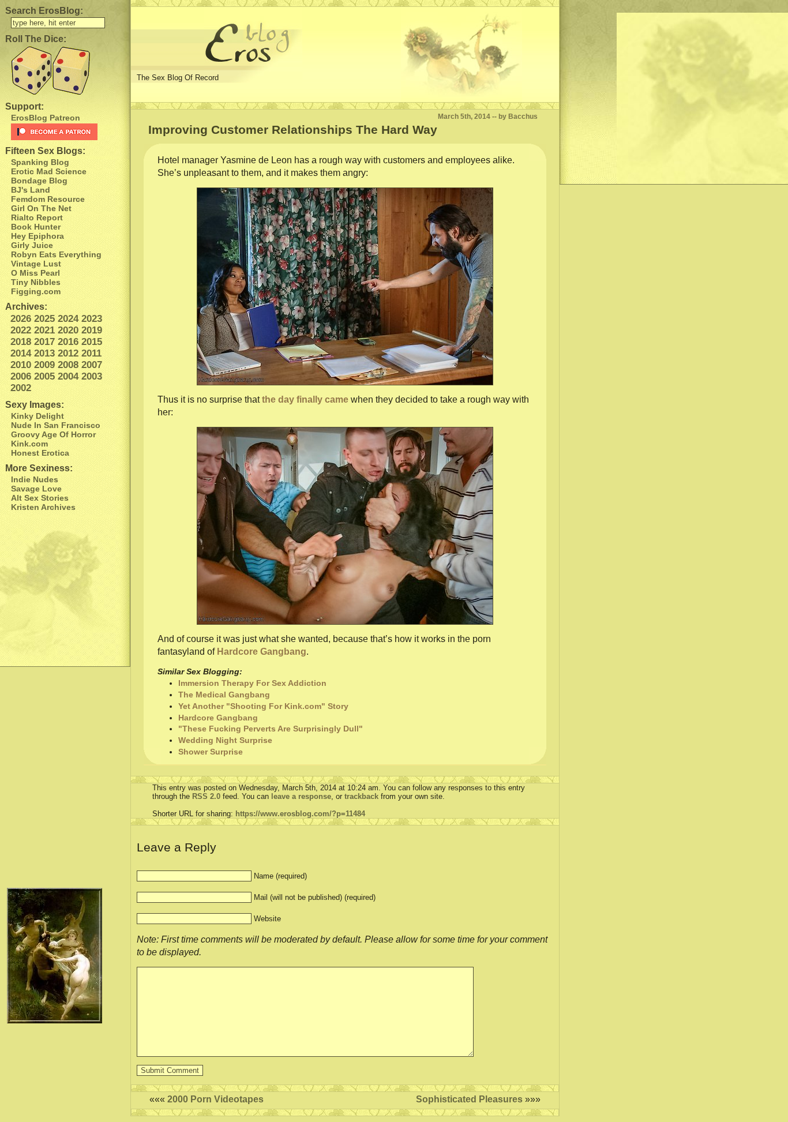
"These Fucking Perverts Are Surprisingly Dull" (270, 728)
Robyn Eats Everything (56, 254)
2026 (20, 318)
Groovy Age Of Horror (53, 434)
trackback (361, 796)
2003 (91, 376)
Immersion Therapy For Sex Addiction (252, 683)
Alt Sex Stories (40, 497)
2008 (68, 364)
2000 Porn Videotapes (215, 1099)
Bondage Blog (39, 180)
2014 (20, 353)
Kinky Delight (37, 416)
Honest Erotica (40, 452)
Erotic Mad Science (49, 171)
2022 (20, 330)
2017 (44, 341)
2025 (44, 318)
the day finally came (305, 399)
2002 (20, 387)
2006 (20, 376)
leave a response (301, 796)
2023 (91, 318)
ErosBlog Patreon (45, 117)
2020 (68, 330)
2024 (68, 318)
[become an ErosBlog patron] (68, 131)
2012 (68, 353)
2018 (20, 341)
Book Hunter (36, 226)
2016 (68, 341)
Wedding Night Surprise (225, 740)
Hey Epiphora (37, 236)
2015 (91, 341)
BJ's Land (30, 189)
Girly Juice (32, 245)
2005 (44, 376)
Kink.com (29, 443)
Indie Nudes (34, 479)
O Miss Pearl (35, 272)
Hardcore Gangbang (261, 651)
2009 (44, 364)
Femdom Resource (48, 199)
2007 (91, 364)
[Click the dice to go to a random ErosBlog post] (65, 71)
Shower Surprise (210, 751)
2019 (91, 330)
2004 (68, 376)
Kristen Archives (43, 507)
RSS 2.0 (206, 796)
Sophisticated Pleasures (469, 1099)
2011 (91, 353)
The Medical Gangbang (224, 694)
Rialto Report (37, 217)
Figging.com (36, 291)
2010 (20, 364)
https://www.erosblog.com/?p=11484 (300, 813)
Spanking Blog (40, 162)
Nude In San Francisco (55, 425)
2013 (44, 353)
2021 (44, 330)
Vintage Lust (36, 263)
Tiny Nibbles (36, 282)
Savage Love (36, 488)
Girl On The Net (41, 208)
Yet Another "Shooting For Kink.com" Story (263, 706)
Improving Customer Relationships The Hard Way (292, 129)
